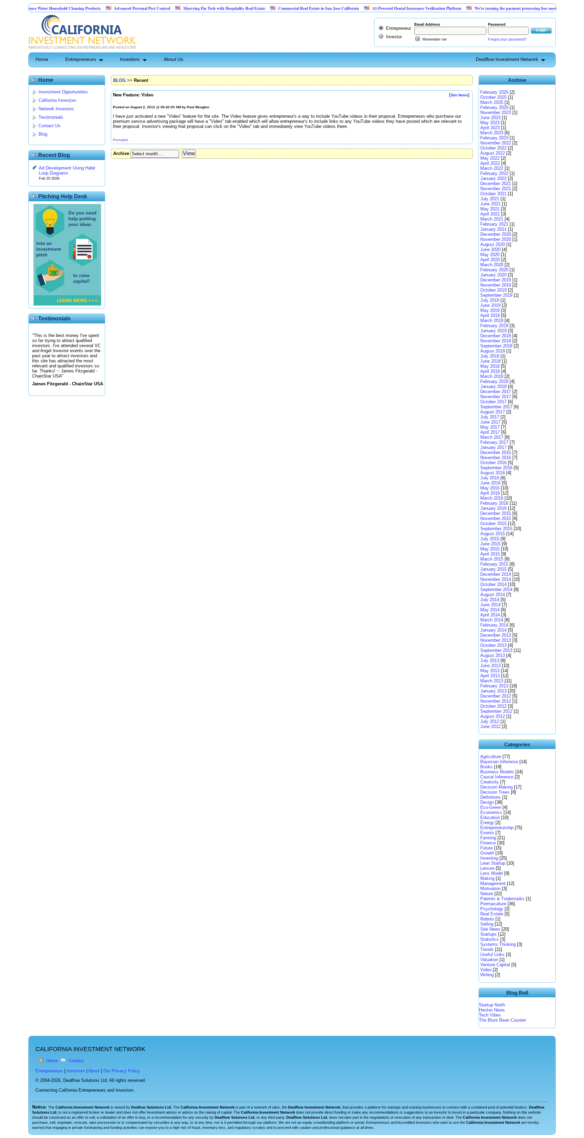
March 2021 (491, 219)
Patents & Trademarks (502, 898)
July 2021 (489, 198)
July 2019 (489, 300)
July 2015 (489, 538)
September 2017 (496, 406)
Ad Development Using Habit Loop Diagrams (67, 170)
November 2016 (495, 457)
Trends (487, 949)
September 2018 (496, 345)
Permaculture (493, 903)
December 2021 (495, 183)
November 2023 (495, 112)
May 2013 (490, 670)
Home (41, 59)
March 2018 (491, 376)
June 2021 (490, 203)
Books (486, 766)
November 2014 (495, 579)
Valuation (489, 959)
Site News (490, 929)
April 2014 (490, 614)
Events (487, 832)
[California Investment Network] (82, 49)
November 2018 (495, 340)
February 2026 (494, 92)
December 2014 (495, 574)
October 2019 (493, 290)
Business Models (497, 771)
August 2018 (492, 351)
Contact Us (49, 125)
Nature (486, 893)
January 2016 (493, 508)
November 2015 (495, 518)
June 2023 (490, 117)
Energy (487, 822)
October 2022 (493, 148)
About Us (173, 59)
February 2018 (494, 381)
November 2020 (495, 239)
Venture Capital (495, 964)
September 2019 (496, 295)
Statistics (489, 939)
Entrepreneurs (80, 59)
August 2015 (492, 533)
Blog (43, 134)
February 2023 (494, 137)
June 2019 (490, 305)
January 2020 (493, 274)
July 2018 (489, 356)
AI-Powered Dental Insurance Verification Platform (394, 8)
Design (487, 802)
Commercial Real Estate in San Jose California (296, 8)
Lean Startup (492, 863)
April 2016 (490, 493)
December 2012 (495, 696)
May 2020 (490, 254)
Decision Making (496, 787)
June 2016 (490, 482)
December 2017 (495, 391)
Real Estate (491, 913)
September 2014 (496, 589)
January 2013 (493, 690)
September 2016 (496, 467)
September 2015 (496, 528)
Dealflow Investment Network (507, 59)
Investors (130, 59)
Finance (488, 842)
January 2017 (493, 447)
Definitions (490, 797)
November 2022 (495, 142)
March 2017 (491, 437)
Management (493, 883)
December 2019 (495, 279)
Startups (488, 934)
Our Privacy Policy (121, 1070)
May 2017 (490, 427)
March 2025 (491, 102)
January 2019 (493, 330)
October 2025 (493, 97)
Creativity (489, 781)
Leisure (487, 868)
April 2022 (490, 163)
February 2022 (494, 173)
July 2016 (489, 477)
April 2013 (490, 675)
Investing (489, 858)
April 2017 (490, 432)
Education (490, 817)
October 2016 (493, 462)
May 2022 (490, 158)
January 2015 (493, 569)
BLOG (119, 80)
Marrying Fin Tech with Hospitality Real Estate (201, 8)
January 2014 (493, 630)
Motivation (490, 888)
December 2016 (495, 452)
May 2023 (490, 122)
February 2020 (494, 269)
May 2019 (490, 310)
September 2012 (496, 711)
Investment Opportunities (63, 91)
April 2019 (490, 315)
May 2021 (490, 208)
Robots (487, 918)
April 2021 (490, 214)
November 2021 (495, 188)
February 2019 (494, 325)
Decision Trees (495, 792)
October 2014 (493, 584)
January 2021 (493, 229)
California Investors (57, 100)
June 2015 (490, 543)
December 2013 (495, 635)
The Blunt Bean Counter (502, 1020)
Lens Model (491, 873)
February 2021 (494, 224)
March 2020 (491, 264)
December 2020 (495, 234)
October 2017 (493, 401)
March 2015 (491, 559)
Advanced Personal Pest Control (119, 8)
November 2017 (495, 396)
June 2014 (490, 604)
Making (487, 878)
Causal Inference (496, 776)
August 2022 (492, 153)
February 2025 (494, 107)
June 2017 (490, 422)
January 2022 (493, 178)
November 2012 (495, 701)
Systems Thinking (498, 944)
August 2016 (492, 472)
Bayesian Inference (499, 761)
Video (485, 969)
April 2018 (490, 371)
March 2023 (491, 132)
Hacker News (492, 1009)
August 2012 (492, 716)
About (94, 1070)
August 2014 (492, 594)
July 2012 (489, 721)
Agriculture (490, 756)
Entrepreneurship (496, 827)
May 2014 (490, 609)
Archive (121, 153)
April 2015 (490, 553)
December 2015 (495, 513)
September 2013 (496, 650)
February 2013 (494, 685)
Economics (491, 812)
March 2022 (491, 168)
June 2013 (490, 665)
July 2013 (489, 660)
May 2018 (490, 366)
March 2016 (491, 498)
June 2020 (490, 249)
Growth (487, 853)
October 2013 (493, 645)
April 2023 (490, 127)
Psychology (491, 908)
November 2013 (495, 640)
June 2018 (490, 361)
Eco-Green (490, 807)
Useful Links (492, 954)
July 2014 (489, 599)
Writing (487, 974)
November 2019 (495, 285)
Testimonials (51, 117)
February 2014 (494, 625)
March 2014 (491, 619)
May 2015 (490, 548)
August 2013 (492, 655)
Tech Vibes (490, 1015)
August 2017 (492, 411)
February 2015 (494, 564)
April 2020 (490, 259)
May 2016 (490, 488)
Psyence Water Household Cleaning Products (39, 8)
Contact (76, 1060)
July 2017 (489, 416)
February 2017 (494, 442)
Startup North (492, 1004)
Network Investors (56, 108)
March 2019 (491, 320)
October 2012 (493, 706)
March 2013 (491, 680)
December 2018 (495, 335)
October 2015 (493, 523)
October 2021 (493, 193)
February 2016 (494, 503)
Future (486, 847)
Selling (486, 924)
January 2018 (493, 386)
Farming (488, 837)
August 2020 (492, 244)
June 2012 (490, 726)
